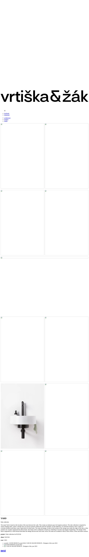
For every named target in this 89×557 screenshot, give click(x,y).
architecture (7, 118)
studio (5, 121)
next (3, 550)
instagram (6, 115)
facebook (6, 113)
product (6, 119)
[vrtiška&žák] (44, 107)
